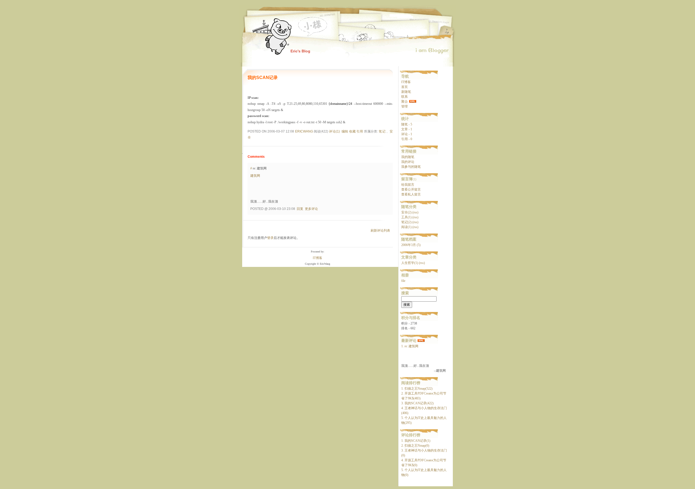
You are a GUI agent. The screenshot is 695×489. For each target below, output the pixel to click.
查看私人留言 (411, 194)
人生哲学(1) (409, 263)
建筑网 (255, 176)
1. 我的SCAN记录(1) (415, 441)
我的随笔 (407, 157)
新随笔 (406, 92)
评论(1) (334, 131)
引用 (359, 131)
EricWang (304, 131)
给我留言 (407, 185)
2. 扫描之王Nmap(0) (415, 445)
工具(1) (406, 217)
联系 (404, 97)
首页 (404, 87)
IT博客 (406, 82)
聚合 (404, 101)
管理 (404, 106)
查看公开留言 (411, 189)
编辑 (345, 131)
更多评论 (311, 209)
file (403, 281)
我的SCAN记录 (263, 77)
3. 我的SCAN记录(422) (417, 403)
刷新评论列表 (380, 230)
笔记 (382, 131)
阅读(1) (406, 227)
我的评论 (407, 162)
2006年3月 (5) (411, 245)
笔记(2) (406, 222)
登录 (270, 238)
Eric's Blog (300, 51)
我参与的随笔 (411, 167)
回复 (300, 209)
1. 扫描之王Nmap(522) (416, 388)
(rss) (415, 212)
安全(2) (406, 212)
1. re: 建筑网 (409, 346)
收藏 (352, 131)
